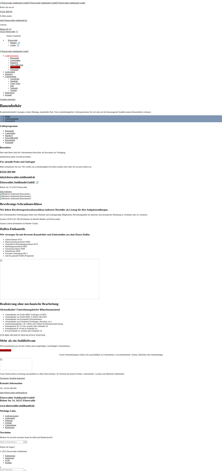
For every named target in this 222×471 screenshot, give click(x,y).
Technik (13, 90)
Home (7, 116)
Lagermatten (15, 60)
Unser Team (15, 83)
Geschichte (14, 79)
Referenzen (9, 93)
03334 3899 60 (6, 12)
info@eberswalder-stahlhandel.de (13, 20)
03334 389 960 (7, 171)
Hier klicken (21, 447)
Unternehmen (10, 76)
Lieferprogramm (11, 56)
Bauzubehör (15, 67)
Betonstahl (14, 58)
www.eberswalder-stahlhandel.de (17, 405)
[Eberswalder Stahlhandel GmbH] (14, 3)
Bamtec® (14, 63)
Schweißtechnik (16, 65)
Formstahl (14, 70)
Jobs (12, 86)
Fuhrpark (14, 88)
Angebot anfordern (7, 99)
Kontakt (8, 95)
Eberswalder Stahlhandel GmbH (17, 182)
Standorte (14, 81)
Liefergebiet (10, 72)
